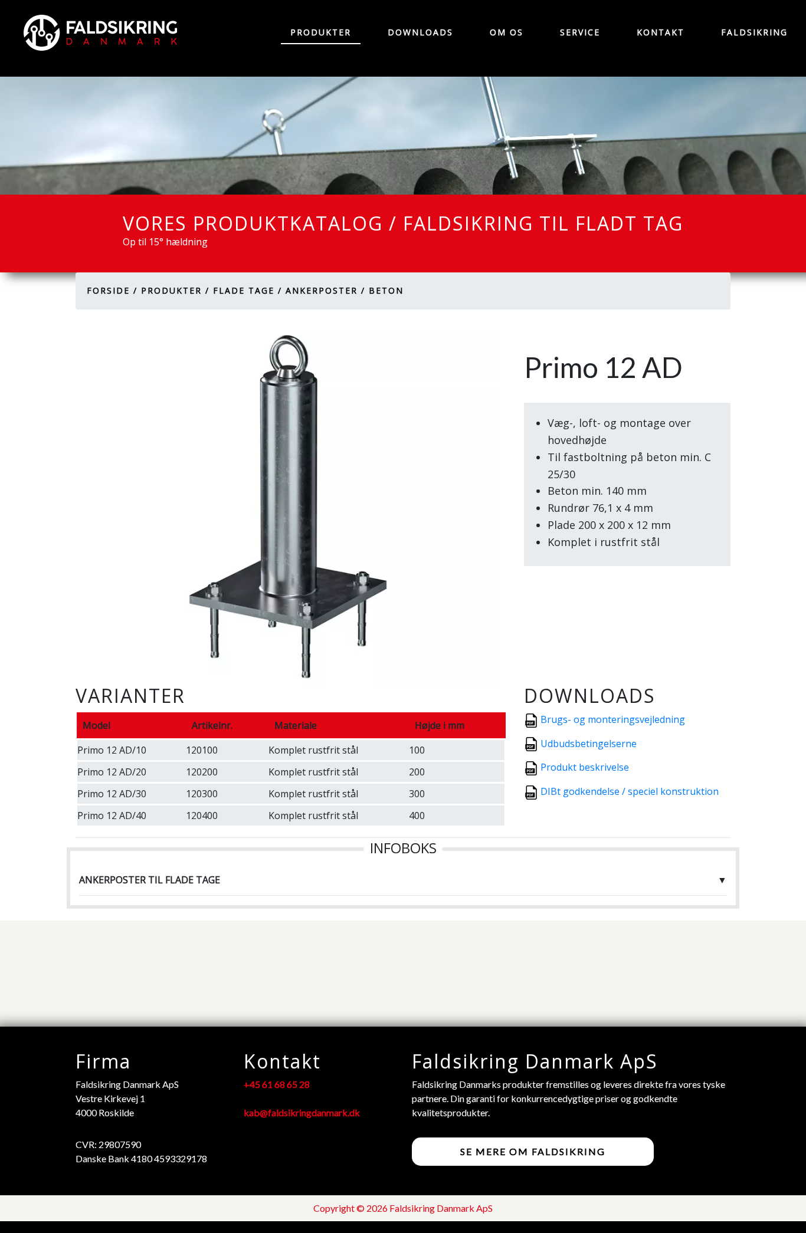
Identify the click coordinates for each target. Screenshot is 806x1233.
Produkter (320, 32)
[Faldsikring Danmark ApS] (94, 33)
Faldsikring (754, 32)
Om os (506, 32)
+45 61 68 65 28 (277, 1084)
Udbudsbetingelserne (588, 743)
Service (580, 32)
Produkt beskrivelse (584, 767)
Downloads (420, 32)
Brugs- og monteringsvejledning (612, 719)
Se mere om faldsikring (532, 1151)
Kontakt (660, 32)
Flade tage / (247, 290)
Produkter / (175, 290)
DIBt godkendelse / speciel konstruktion (629, 791)
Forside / (112, 290)
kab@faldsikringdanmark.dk (302, 1112)
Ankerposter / (325, 290)
